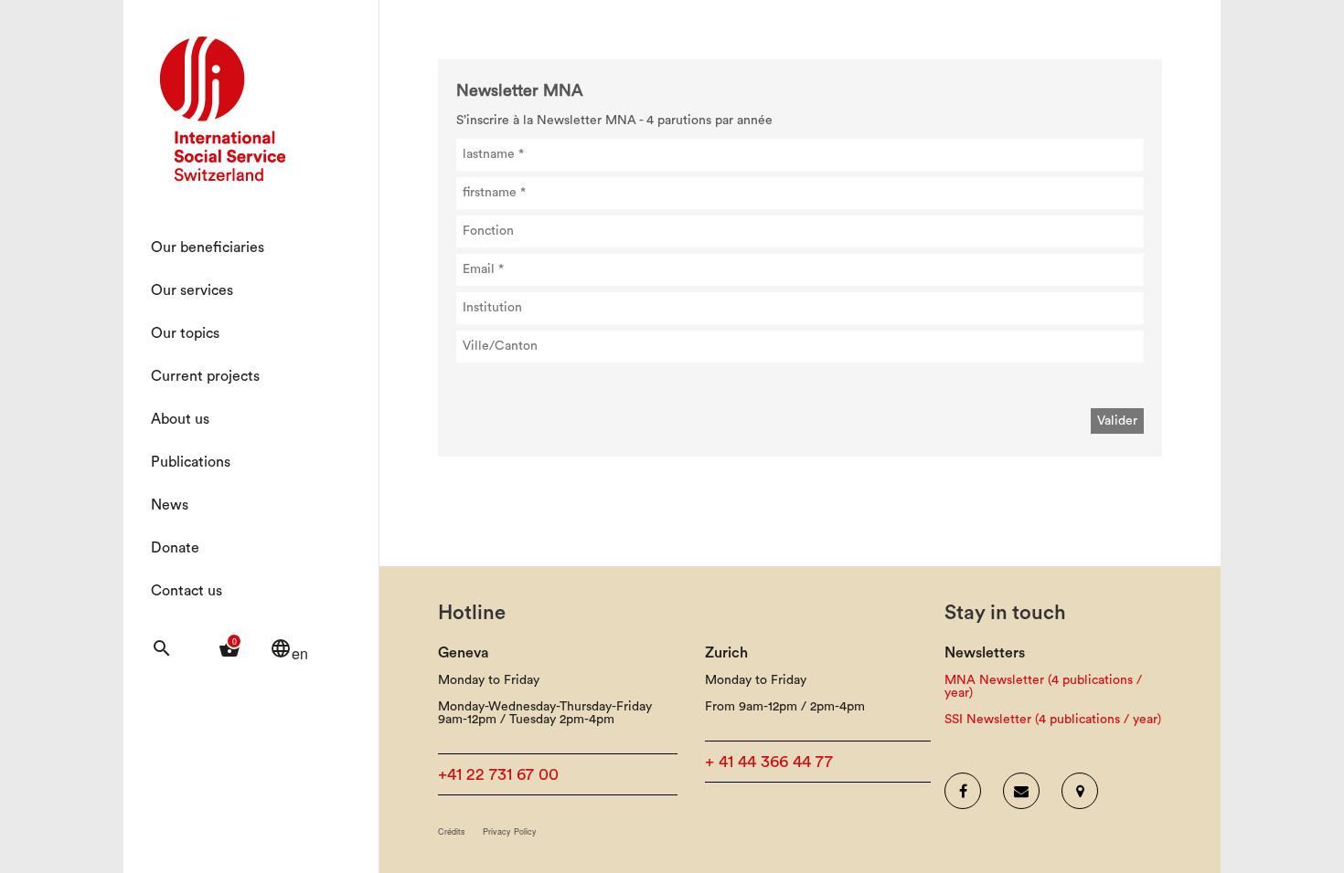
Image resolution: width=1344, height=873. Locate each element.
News (169, 505)
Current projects (205, 376)
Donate (175, 548)
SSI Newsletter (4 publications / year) (1052, 719)
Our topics (185, 333)
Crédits (451, 831)
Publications (190, 462)
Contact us (186, 591)
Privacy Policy (510, 831)
